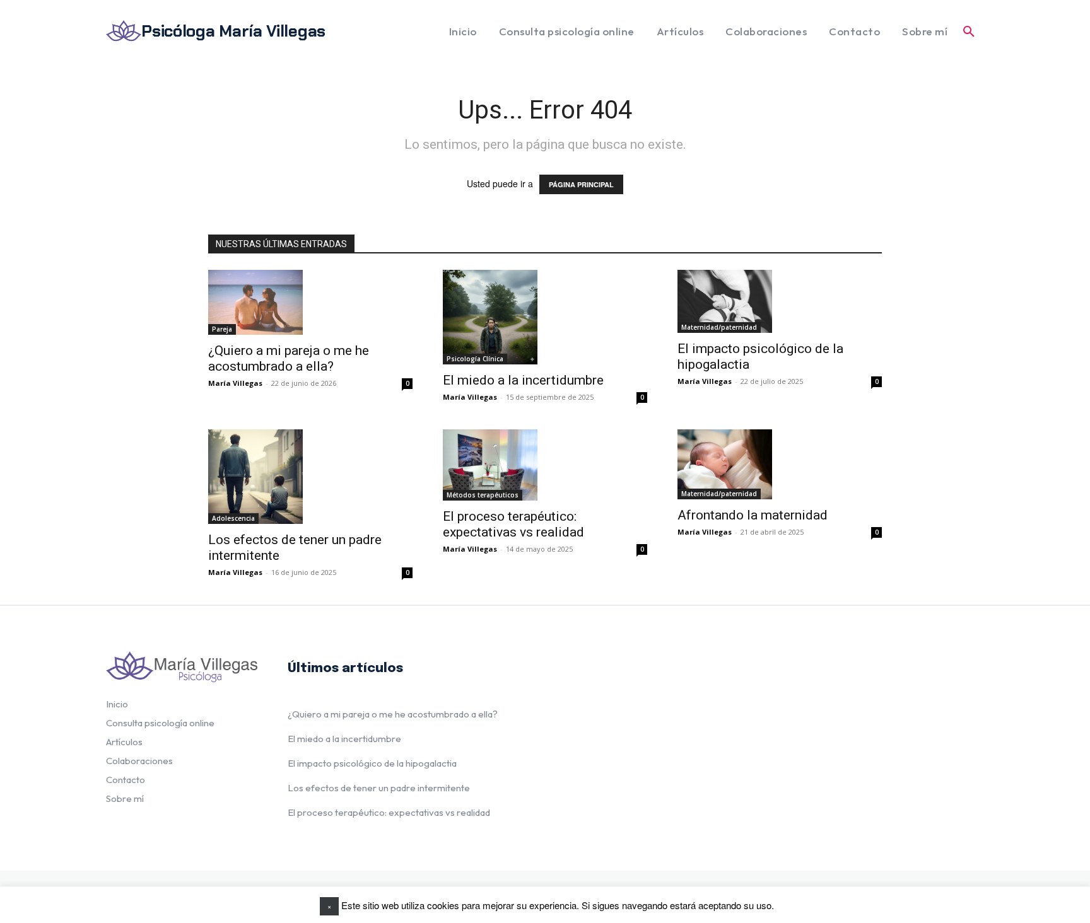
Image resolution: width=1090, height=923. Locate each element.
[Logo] (181, 666)
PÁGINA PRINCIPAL (581, 184)
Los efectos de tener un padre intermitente (379, 788)
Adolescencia (233, 518)
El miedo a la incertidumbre (523, 380)
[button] (969, 31)
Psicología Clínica (475, 358)
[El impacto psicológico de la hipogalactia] (724, 301)
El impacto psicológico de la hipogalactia (372, 763)
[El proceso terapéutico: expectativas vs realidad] (490, 465)
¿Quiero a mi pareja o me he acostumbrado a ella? (288, 358)
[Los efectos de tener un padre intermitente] (255, 476)
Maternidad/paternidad (719, 327)
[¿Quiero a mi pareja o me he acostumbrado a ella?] (255, 302)
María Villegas (235, 383)
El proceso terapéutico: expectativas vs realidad (513, 524)
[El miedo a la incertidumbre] (490, 317)
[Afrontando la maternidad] (724, 464)
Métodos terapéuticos (483, 495)
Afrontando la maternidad (752, 515)
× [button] (329, 906)
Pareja (222, 329)
